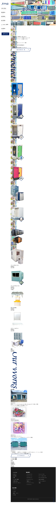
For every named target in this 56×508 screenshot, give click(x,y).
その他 (21, 437)
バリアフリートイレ (30, 482)
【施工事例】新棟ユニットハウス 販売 (18, 42)
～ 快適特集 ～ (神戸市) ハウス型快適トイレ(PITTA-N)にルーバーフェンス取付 (27, 452)
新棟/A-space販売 (21, 405)
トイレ (12, 421)
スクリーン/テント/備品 (28, 437)
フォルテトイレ (29, 474)
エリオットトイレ (30, 479)
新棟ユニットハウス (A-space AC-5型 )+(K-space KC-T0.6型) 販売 (24, 404)
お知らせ (14, 474)
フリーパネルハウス (42, 475)
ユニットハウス (14, 405)
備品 (40, 482)
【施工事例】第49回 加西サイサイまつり (19, 47)
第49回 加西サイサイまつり (16, 436)
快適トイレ (28, 453)
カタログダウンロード (15, 52)
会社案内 (3, 29)
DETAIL (12, 461)
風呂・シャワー (16, 493)
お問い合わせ (5, 33)
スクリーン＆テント (42, 481)
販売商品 (3, 17)
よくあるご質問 (4, 25)
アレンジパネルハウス (43, 477)
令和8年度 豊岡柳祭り (15, 420)
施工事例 (3, 21)
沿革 (14, 477)
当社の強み (3, 9)
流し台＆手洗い (41, 479)
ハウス (26, 405)
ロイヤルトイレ (29, 477)
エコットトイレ (17, 421)
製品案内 (3, 13)
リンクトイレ (29, 484)
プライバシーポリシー (17, 482)
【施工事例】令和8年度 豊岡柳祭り (18, 45)
